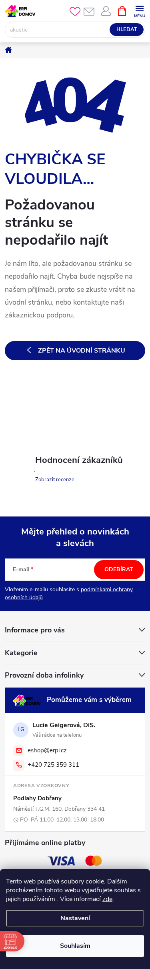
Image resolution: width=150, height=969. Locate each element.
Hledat (126, 29)
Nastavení (75, 918)
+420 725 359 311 (53, 765)
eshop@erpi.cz (47, 750)
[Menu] (139, 10)
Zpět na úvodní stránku (81, 350)
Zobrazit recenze (54, 479)
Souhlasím (75, 945)
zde (107, 899)
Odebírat (118, 569)
